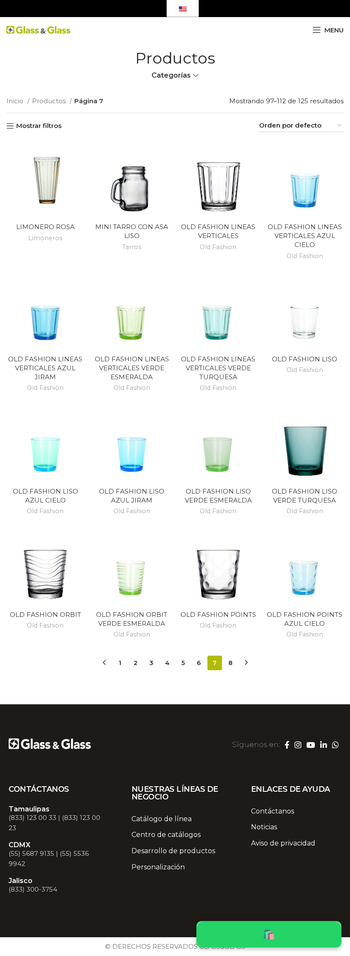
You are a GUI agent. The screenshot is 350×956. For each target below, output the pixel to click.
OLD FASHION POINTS (218, 614)
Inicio (15, 101)
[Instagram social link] (114, 8)
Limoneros (45, 238)
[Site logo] (38, 29)
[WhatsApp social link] (152, 8)
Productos (49, 101)
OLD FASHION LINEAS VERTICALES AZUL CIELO (305, 236)
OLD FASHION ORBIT (45, 614)
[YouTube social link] (127, 8)
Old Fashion (218, 247)
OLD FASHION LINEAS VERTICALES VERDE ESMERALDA (132, 368)
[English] (182, 8)
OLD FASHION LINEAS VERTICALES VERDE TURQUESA (218, 368)
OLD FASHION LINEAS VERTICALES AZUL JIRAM (45, 368)
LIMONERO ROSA (45, 227)
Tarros (131, 247)
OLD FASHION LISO (304, 359)
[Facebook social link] (103, 8)
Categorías (171, 75)
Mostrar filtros (38, 126)
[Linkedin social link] (140, 8)
